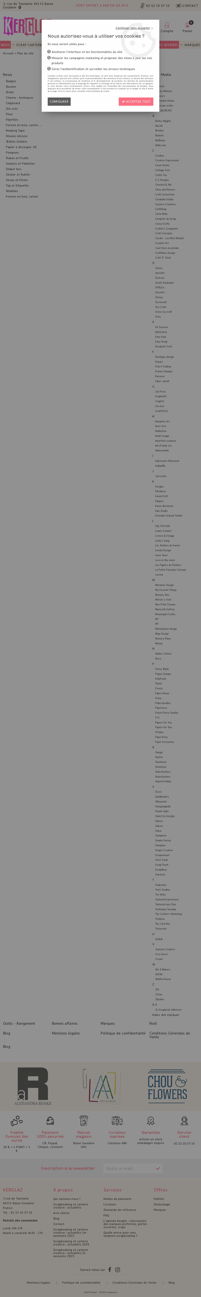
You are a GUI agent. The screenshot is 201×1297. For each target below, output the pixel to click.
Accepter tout (137, 101)
